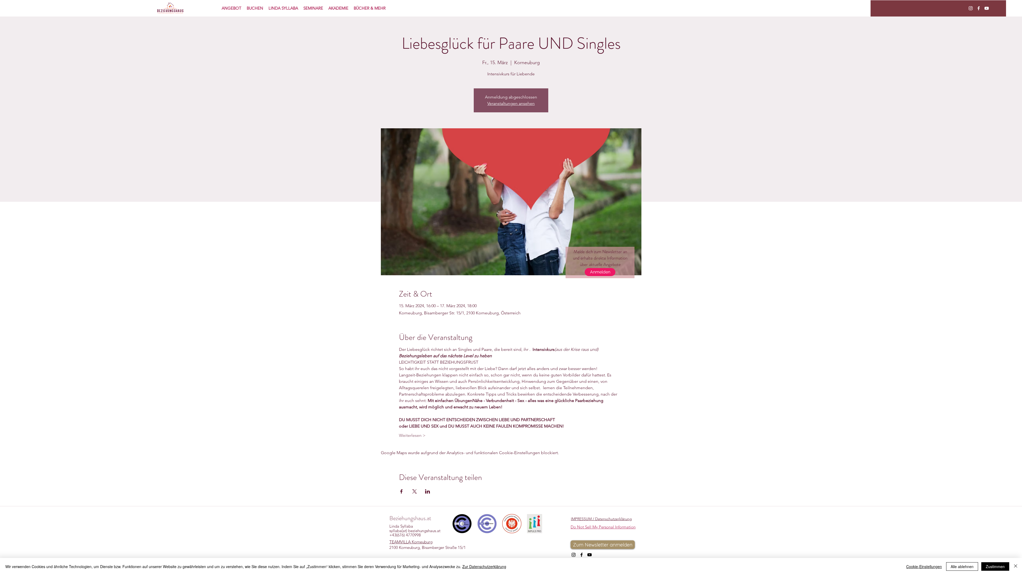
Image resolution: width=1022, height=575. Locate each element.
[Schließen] (1015, 566)
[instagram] (970, 8)
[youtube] (986, 8)
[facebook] (978, 8)
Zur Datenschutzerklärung (484, 566)
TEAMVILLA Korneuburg (410, 541)
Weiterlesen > (412, 435)
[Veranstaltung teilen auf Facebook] (401, 491)
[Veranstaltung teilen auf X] (414, 491)
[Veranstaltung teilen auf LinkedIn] (427, 491)
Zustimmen (995, 566)
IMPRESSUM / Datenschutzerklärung (601, 518)
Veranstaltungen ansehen (511, 103)
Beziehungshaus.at (410, 518)
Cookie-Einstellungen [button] (924, 566)
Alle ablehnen (962, 566)
